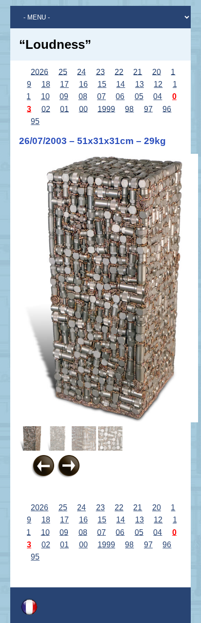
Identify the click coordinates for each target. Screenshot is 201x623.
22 (119, 71)
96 (166, 108)
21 (137, 71)
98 (129, 108)
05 (139, 96)
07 (101, 96)
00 (83, 108)
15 (102, 84)
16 (83, 84)
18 (45, 84)
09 (64, 96)
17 (64, 84)
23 (100, 71)
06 (120, 96)
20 (156, 71)
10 (45, 96)
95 (35, 121)
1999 (106, 108)
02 (45, 108)
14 (120, 84)
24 (81, 71)
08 (83, 96)
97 (148, 108)
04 (157, 96)
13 (139, 84)
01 (64, 108)
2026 (39, 71)
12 (158, 84)
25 (63, 71)
